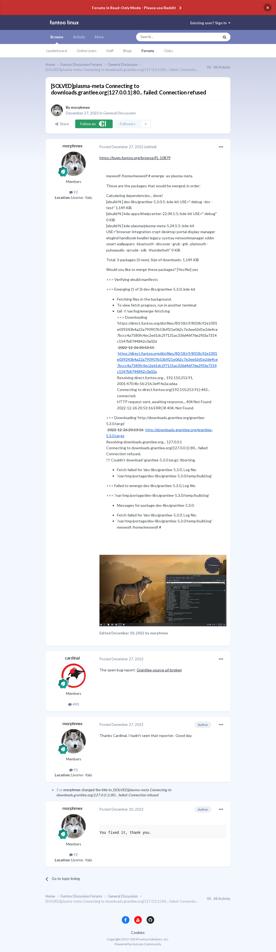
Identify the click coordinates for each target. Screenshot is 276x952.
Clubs (168, 51)
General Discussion (119, 113)
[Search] (224, 37)
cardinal (72, 657)
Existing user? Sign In (209, 23)
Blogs (127, 51)
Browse (56, 37)
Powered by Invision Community (138, 944)
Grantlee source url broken (159, 670)
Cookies (138, 932)
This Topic (206, 37)
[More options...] (221, 147)
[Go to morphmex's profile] (57, 110)
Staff (109, 51)
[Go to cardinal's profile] (73, 676)
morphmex (80, 107)
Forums (148, 51)
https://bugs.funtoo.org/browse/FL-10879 (135, 157)
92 (75, 192)
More (99, 37)
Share (63, 124)
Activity (79, 37)
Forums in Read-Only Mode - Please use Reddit (134, 7)
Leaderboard (56, 51)
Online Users (86, 51)
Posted (121, 147)
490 (75, 704)
